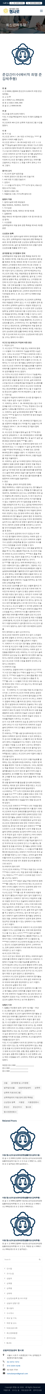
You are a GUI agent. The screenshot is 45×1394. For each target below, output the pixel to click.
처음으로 (6, 1390)
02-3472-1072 (13, 1362)
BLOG (9, 1343)
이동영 (21, 1102)
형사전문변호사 (10, 1112)
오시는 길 (15, 1390)
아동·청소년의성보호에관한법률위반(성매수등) (21, 1155)
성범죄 (9, 1278)
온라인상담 (11, 1338)
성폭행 (9, 1283)
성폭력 (37, 1087)
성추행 (9, 1288)
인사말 (9, 1268)
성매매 (9, 1293)
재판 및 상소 (12, 1323)
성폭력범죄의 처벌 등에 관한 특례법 (18, 1097)
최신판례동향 (12, 1333)
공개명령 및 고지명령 (19, 1083)
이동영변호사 (33, 1102)
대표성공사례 (12, 1328)
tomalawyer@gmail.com (17, 1373)
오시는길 (10, 1273)
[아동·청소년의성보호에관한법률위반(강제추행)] (22, 1181)
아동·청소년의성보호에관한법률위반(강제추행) (21, 1197)
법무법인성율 (9, 1087)
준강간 (6, 1107)
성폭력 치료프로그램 (12, 1092)
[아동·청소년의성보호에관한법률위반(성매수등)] (22, 1138)
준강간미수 (17, 1107)
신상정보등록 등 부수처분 (17, 1298)
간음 (5, 1083)
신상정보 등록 (9, 1102)
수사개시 (10, 1313)
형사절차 (10, 1308)
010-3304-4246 (13, 1365)
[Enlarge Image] (23, 65)
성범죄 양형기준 (13, 1303)
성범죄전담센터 (24, 1087)
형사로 (28, 1107)
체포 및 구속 (12, 1318)
